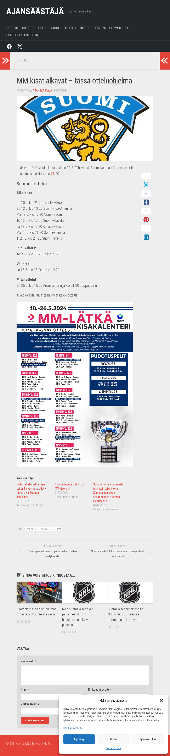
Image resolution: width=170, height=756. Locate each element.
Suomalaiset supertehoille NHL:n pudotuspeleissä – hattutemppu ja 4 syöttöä (125, 614)
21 (53, 174)
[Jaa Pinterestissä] (146, 215)
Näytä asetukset (148, 739)
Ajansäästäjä (35, 11)
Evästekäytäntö (113, 748)
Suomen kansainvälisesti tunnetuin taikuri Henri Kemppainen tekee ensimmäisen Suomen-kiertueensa (108, 493)
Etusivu (12, 28)
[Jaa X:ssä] (146, 180)
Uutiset (28, 28)
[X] (20, 46)
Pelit (42, 28)
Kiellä (113, 739)
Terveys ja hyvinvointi (111, 28)
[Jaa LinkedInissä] (146, 233)
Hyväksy (79, 739)
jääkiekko (31, 529)
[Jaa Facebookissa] (146, 198)
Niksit (84, 28)
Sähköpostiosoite (99, 689)
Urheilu (70, 28)
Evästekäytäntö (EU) (22, 35)
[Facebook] (9, 46)
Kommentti (28, 661)
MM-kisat (56, 529)
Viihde (55, 28)
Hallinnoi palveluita (72, 727)
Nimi (24, 689)
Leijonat (44, 529)
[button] (162, 700)
